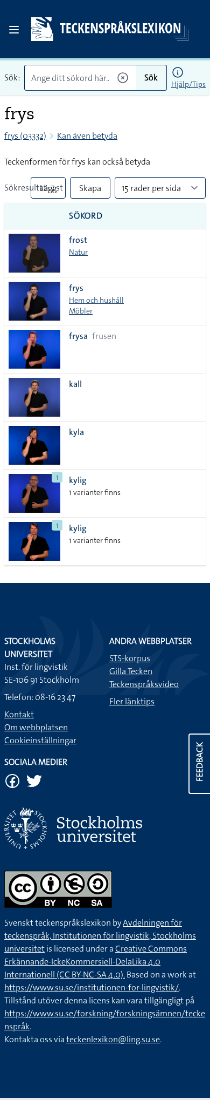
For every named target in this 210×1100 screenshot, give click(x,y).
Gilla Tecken (130, 671)
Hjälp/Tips (188, 84)
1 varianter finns (95, 492)
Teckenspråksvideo (144, 684)
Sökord (86, 215)
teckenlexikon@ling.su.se (113, 1039)
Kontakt (19, 714)
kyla (76, 432)
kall (75, 384)
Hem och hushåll (96, 300)
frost (78, 240)
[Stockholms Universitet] (105, 828)
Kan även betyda (87, 135)
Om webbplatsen (36, 727)
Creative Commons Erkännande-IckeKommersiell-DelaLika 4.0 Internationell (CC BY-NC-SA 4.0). (95, 961)
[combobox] (80, 78)
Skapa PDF (90, 190)
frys (76, 288)
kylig (78, 480)
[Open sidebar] (14, 30)
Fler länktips (132, 701)
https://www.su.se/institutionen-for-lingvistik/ (91, 987)
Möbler (81, 311)
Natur (78, 252)
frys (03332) (25, 135)
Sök (151, 77)
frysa (78, 336)
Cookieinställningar (40, 740)
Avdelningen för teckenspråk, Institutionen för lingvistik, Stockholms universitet (100, 935)
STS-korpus (129, 658)
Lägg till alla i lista (48, 190)
